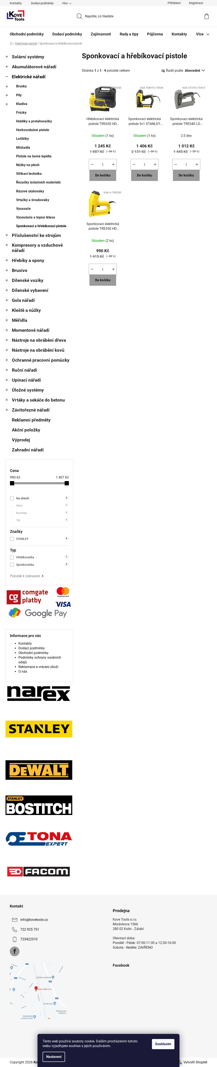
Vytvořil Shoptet (195, 1062)
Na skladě (41, 498)
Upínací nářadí (26, 380)
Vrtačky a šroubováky (32, 200)
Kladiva (21, 104)
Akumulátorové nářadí (34, 66)
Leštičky (22, 139)
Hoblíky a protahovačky (34, 121)
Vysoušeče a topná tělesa (35, 217)
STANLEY (41, 539)
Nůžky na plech (27, 165)
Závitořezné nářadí (31, 410)
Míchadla (23, 148)
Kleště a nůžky (26, 310)
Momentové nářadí (30, 330)
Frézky (21, 113)
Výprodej (21, 439)
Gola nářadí (23, 300)
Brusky (21, 86)
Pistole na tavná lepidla (33, 156)
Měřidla (19, 320)
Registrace (196, 3)
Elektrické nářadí (29, 76)
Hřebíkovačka (41, 557)
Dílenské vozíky (27, 280)
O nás (22, 671)
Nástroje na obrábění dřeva (39, 340)
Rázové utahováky (30, 191)
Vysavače (23, 209)
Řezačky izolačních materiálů (38, 182)
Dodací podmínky (42, 3)
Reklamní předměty (31, 420)
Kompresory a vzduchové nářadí (37, 248)
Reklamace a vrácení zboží (38, 667)
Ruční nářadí (24, 370)
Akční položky (26, 430)
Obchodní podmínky (33, 653)
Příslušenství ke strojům (36, 235)
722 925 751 (29, 930)
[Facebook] (14, 951)
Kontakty (16, 3)
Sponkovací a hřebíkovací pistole (41, 226)
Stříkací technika (29, 174)
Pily (19, 95)
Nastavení (53, 1057)
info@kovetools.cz (34, 920)
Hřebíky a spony (28, 260)
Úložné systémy (28, 390)
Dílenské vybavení (30, 290)
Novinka (41, 513)
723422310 (29, 939)
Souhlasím (163, 1044)
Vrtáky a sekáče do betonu (38, 400)
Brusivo (19, 270)
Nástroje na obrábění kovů (38, 350)
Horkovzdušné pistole (32, 130)
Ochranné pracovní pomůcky (41, 360)
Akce (41, 505)
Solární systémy (28, 56)
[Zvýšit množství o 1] (113, 164)
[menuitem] (27, 34)
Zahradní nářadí (28, 449)
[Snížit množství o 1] (92, 164)
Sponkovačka (41, 564)
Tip (41, 520)
